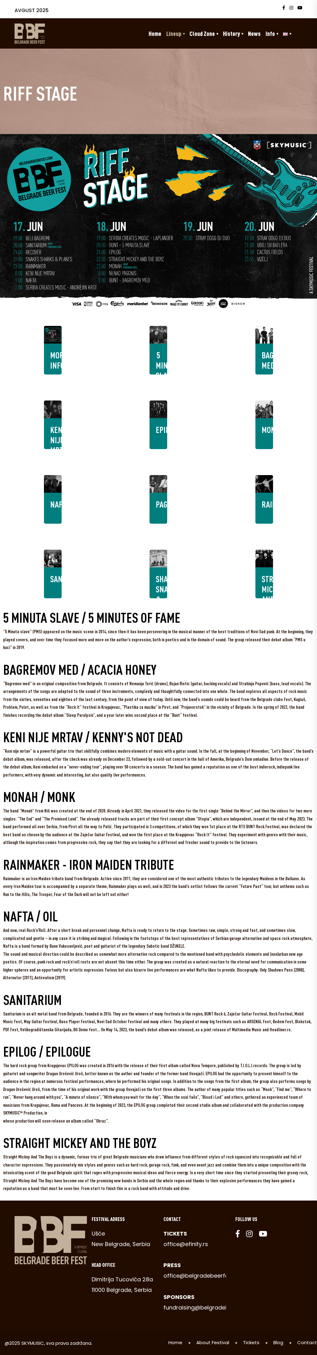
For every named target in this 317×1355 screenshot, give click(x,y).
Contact (307, 1342)
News (254, 33)
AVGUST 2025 (32, 10)
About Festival (212, 1342)
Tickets (251, 1342)
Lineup (173, 33)
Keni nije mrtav (60, 440)
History (231, 33)
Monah (273, 430)
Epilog (166, 430)
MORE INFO (58, 360)
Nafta (60, 504)
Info (270, 33)
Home (155, 33)
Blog (278, 1342)
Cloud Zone (202, 33)
